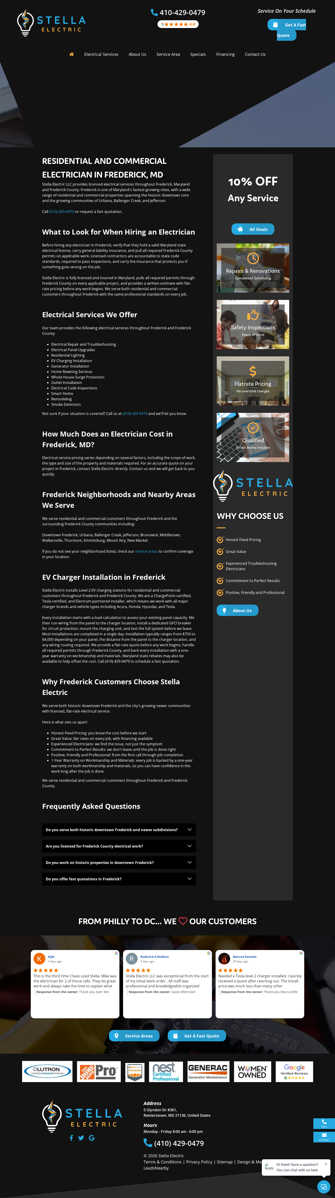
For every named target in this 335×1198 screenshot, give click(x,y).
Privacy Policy (199, 1162)
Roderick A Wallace (154, 957)
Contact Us (255, 54)
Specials (198, 54)
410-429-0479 (182, 12)
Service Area (168, 54)
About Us (137, 54)
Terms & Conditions (163, 1162)
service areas (146, 551)
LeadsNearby (156, 1168)
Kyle (51, 957)
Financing (225, 54)
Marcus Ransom (245, 957)
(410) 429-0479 (61, 211)
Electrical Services (101, 54)
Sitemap (225, 1162)
